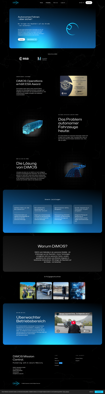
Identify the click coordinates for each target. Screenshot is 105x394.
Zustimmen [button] (99, 391)
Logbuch (63, 2)
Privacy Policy (79, 358)
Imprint (77, 360)
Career (56, 363)
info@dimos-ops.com (18, 373)
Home (41, 2)
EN (83, 2)
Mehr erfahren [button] (66, 391)
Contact (57, 365)
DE (80, 2)
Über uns (55, 2)
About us (57, 360)
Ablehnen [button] (92, 391)
